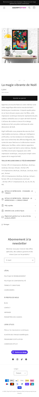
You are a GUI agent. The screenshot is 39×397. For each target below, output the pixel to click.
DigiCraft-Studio (11, 391)
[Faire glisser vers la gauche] (15, 80)
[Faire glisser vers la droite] (24, 80)
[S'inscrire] (32, 260)
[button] (4, 7)
